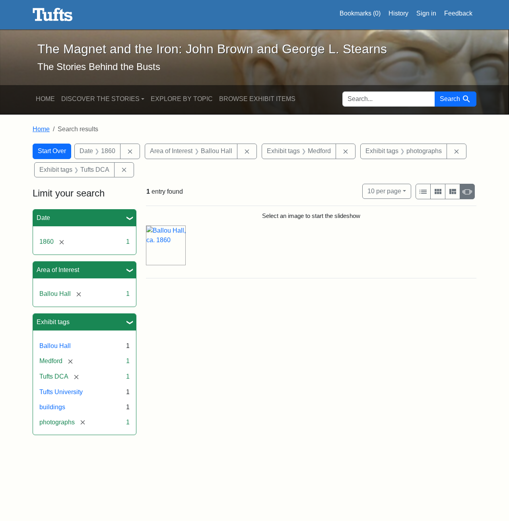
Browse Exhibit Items (257, 98)
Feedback (458, 13)
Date (43, 217)
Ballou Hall (55, 345)
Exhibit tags (53, 322)
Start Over (52, 151)
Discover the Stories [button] (100, 98)
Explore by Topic (182, 98)
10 (384, 190)
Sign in (426, 13)
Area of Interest (58, 269)
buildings (52, 407)
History (398, 13)
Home (45, 98)
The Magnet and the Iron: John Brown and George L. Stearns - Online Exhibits (53, 14)
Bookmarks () (360, 13)
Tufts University (61, 392)
